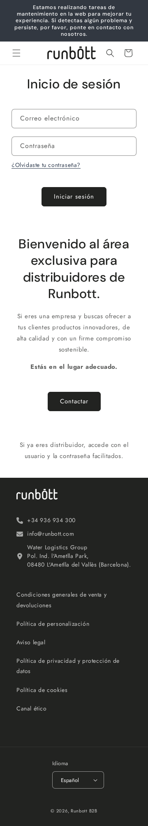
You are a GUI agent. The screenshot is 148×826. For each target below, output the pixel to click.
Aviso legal (31, 642)
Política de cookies (41, 690)
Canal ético (31, 708)
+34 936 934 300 (51, 520)
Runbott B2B (84, 810)
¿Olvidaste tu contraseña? (46, 165)
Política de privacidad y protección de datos (68, 666)
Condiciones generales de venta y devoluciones (61, 599)
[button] (16, 53)
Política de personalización (52, 624)
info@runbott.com (50, 534)
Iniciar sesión (74, 196)
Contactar (74, 401)
